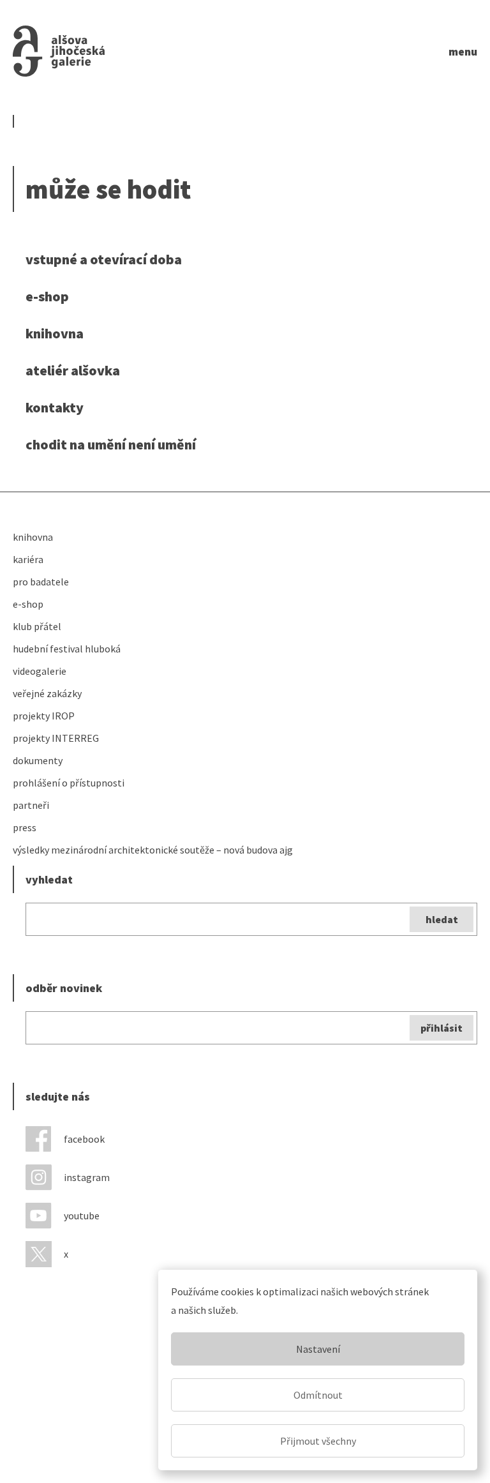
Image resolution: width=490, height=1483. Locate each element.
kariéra (28, 559)
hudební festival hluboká (67, 648)
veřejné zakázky (47, 693)
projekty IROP (44, 715)
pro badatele (41, 581)
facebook (84, 1139)
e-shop (47, 296)
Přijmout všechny (318, 1440)
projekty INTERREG (56, 738)
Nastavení (318, 1349)
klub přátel (37, 626)
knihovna (55, 333)
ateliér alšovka (73, 370)
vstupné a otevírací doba (104, 259)
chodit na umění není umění (111, 444)
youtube (82, 1215)
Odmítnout (318, 1395)
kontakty (55, 407)
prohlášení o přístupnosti (68, 782)
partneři (31, 805)
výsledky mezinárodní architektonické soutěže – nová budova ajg (153, 849)
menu (463, 51)
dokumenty (38, 760)
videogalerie (39, 671)
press (24, 827)
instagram (87, 1177)
